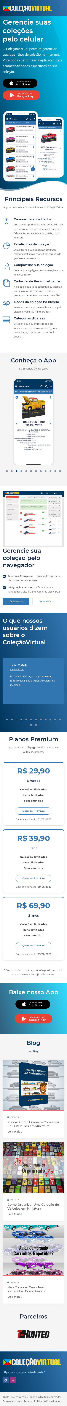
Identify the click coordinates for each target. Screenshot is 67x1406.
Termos (28, 1401)
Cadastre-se (16, 601)
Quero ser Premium (33, 811)
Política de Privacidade (47, 1401)
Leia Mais (13, 1131)
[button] (6, 471)
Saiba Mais (45, 601)
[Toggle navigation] (60, 8)
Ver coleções (17, 669)
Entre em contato (12, 1401)
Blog (33, 1042)
